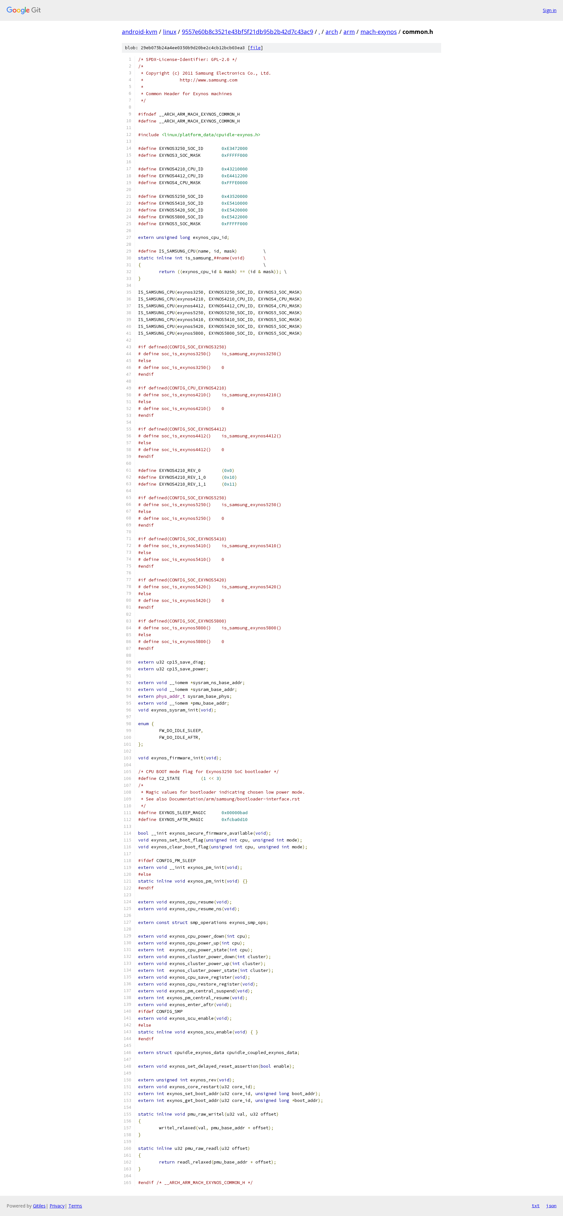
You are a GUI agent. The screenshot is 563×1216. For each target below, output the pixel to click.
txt (536, 1206)
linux (169, 32)
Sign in (549, 10)
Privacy (57, 1206)
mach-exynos (378, 32)
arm (349, 32)
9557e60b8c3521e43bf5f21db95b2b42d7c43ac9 (247, 32)
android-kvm (139, 32)
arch (331, 32)
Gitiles (39, 1206)
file (255, 48)
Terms (75, 1206)
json (551, 1206)
